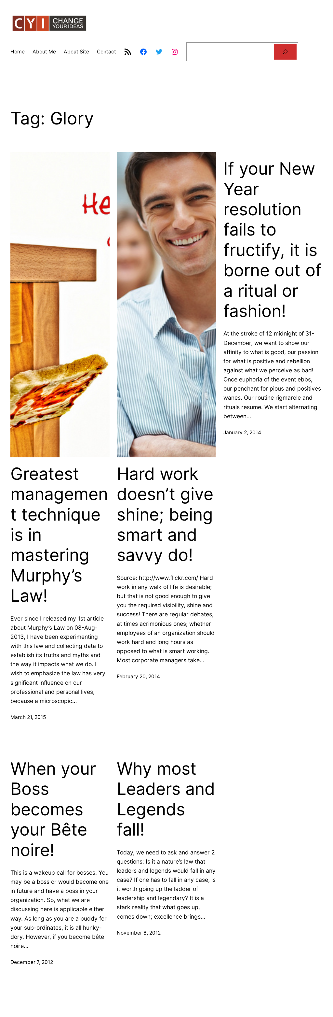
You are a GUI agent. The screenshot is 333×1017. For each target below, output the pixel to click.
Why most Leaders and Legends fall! (166, 799)
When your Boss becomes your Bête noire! (53, 809)
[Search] (285, 52)
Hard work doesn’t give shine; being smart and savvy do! (165, 515)
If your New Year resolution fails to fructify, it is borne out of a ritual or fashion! (272, 240)
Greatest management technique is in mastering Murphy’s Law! (59, 535)
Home (17, 52)
